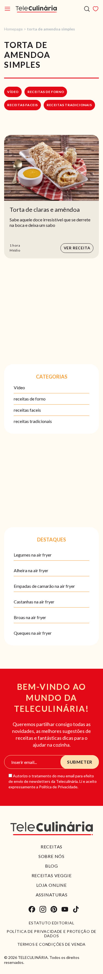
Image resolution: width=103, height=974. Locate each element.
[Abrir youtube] (65, 909)
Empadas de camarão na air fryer (44, 586)
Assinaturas (52, 894)
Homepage (13, 29)
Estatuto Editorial (51, 923)
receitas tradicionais (69, 105)
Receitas (51, 846)
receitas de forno (45, 92)
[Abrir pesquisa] (87, 9)
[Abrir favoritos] (95, 8)
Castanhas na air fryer (34, 601)
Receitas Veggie (52, 875)
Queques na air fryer (33, 633)
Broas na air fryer (30, 617)
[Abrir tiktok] (76, 909)
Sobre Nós (51, 856)
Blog (51, 865)
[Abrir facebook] (32, 909)
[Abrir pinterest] (54, 909)
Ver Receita (77, 247)
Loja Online (51, 885)
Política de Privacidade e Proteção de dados (51, 933)
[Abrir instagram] (43, 909)
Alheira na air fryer (31, 570)
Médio (15, 250)
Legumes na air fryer (33, 554)
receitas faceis (22, 105)
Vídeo (13, 92)
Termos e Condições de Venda (51, 944)
